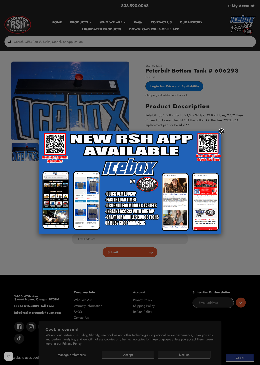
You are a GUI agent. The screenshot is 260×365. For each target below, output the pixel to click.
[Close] (221, 131)
